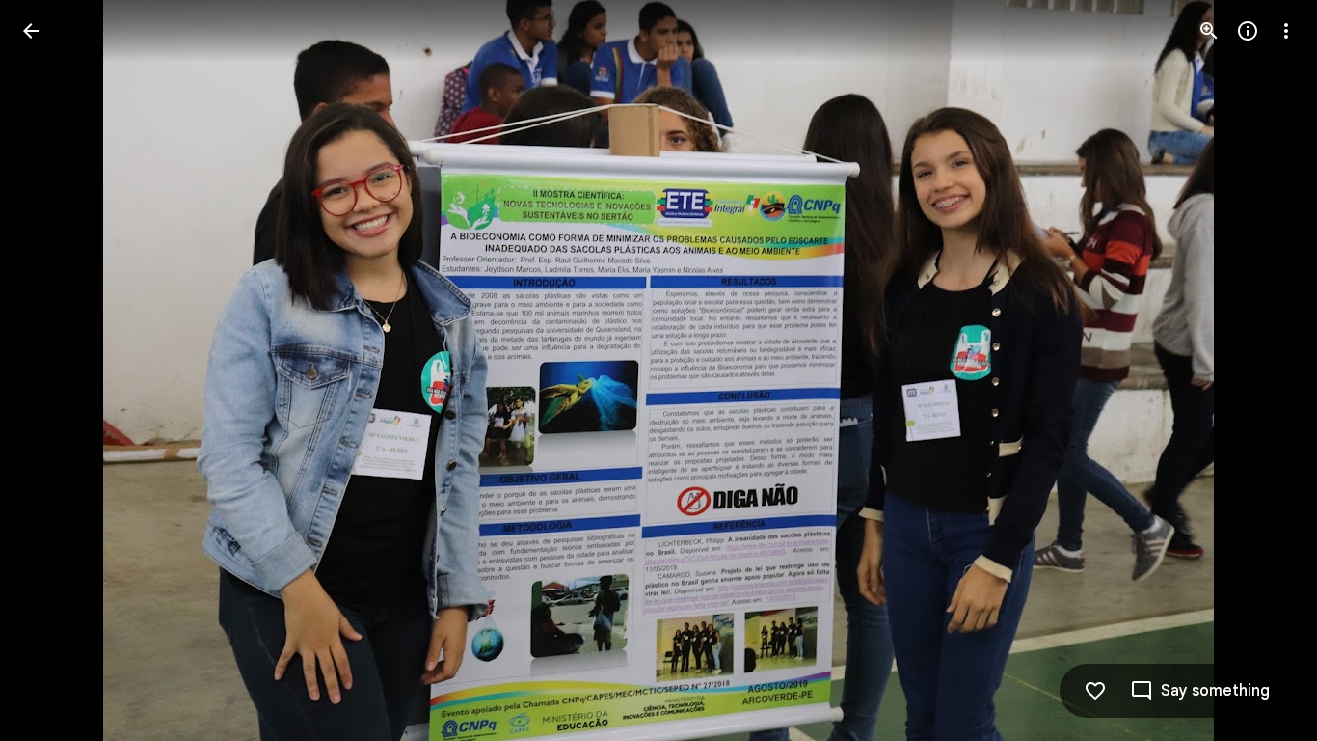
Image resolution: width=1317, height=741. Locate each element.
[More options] (1286, 31)
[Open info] (1247, 31)
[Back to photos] (31, 31)
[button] (54, 370)
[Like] (1095, 690)
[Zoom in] (1209, 31)
